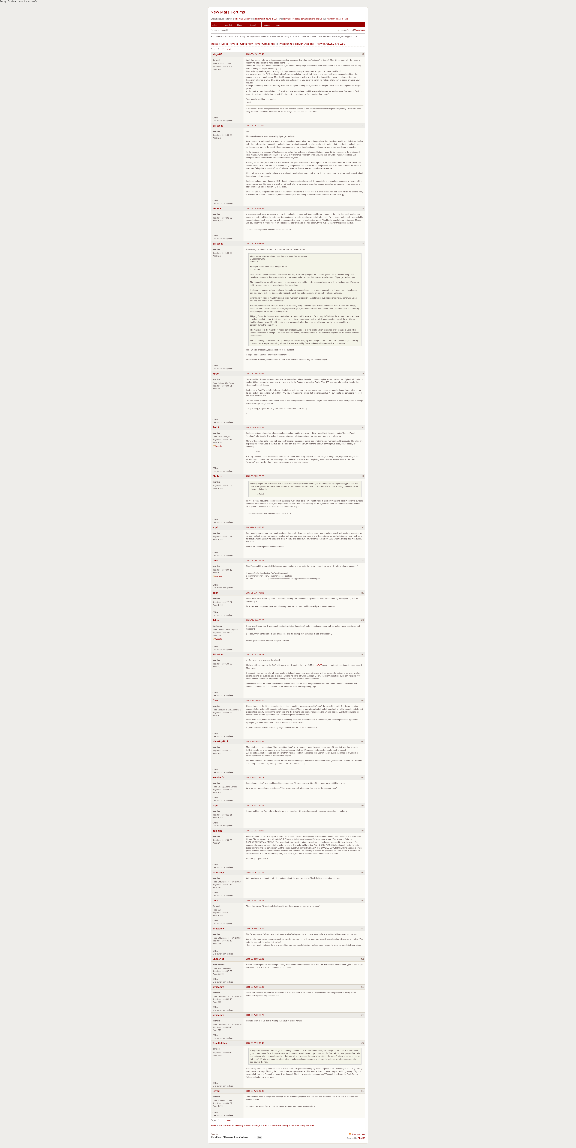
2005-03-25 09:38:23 (255, 1015)
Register (266, 25)
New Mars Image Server (337, 19)
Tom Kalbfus (220, 1043)
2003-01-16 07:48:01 (255, 593)
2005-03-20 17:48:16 (255, 900)
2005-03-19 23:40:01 (255, 872)
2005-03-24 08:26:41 (255, 959)
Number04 (218, 777)
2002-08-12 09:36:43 (255, 54)
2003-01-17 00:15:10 (255, 700)
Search (253, 25)
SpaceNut (218, 959)
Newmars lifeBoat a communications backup (302, 19)
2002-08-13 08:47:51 (255, 374)
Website (218, 446)
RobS (216, 427)
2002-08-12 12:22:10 (255, 126)
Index (214, 25)
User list (228, 25)
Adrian (216, 620)
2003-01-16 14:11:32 (255, 655)
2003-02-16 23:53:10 (255, 831)
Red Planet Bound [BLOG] (266, 19)
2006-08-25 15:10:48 (255, 1091)
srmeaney (218, 872)
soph (215, 527)
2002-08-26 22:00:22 (255, 476)
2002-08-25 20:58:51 (255, 427)
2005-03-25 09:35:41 (255, 987)
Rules (239, 25)
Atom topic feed (358, 1134)
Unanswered (359, 30)
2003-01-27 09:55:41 (255, 741)
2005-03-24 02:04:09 (255, 928)
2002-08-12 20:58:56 (255, 244)
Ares (215, 560)
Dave (215, 700)
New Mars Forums (228, 12)
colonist (217, 830)
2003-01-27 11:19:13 (255, 777)
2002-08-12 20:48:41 (255, 208)
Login (278, 25)
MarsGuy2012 (220, 741)
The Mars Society (242, 19)
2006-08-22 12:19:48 (255, 1043)
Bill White (218, 125)
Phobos (217, 208)
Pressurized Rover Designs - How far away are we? (312, 43)
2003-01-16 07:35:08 (255, 560)
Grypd (216, 1091)
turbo (216, 373)
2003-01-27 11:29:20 (255, 805)
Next (229, 49)
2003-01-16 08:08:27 (255, 620)
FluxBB (361, 1138)
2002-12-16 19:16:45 (255, 527)
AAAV (319, 665)
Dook (216, 900)
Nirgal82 (217, 54)
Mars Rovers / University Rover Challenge (248, 43)
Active (350, 30)
